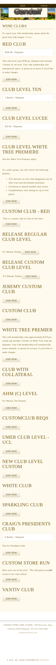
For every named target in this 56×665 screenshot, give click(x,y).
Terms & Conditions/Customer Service (28, 653)
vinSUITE (44, 660)
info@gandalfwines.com (28, 632)
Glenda (28, 37)
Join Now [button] (11, 79)
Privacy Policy (28, 646)
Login (22, 6)
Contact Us (28, 640)
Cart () (44, 6)
